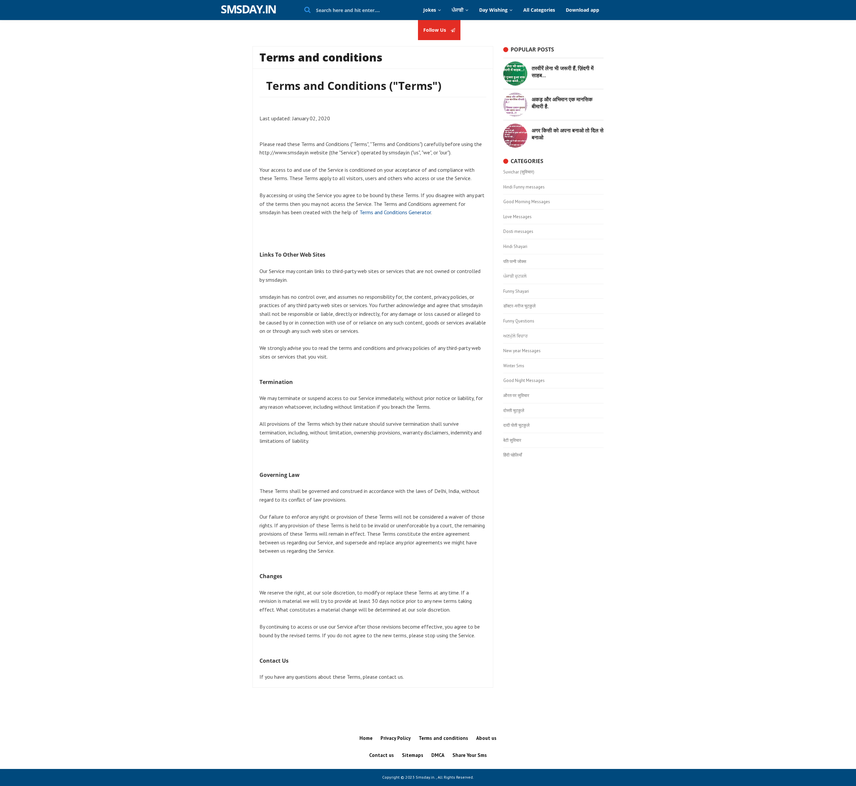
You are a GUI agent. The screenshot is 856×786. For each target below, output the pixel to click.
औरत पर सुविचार (516, 395)
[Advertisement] (428, 709)
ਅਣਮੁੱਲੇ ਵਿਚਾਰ (515, 336)
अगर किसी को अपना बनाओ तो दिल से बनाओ (568, 134)
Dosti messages (518, 231)
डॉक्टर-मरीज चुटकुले (519, 306)
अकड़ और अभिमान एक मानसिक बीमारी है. (562, 103)
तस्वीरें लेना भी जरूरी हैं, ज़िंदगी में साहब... (563, 72)
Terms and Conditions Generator (395, 212)
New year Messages (522, 351)
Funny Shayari (516, 291)
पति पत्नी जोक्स (514, 261)
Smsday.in (248, 9)
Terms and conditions (321, 57)
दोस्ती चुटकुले (513, 410)
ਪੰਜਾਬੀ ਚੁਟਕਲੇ (515, 276)
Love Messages (517, 217)
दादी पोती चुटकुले (516, 425)
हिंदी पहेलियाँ (512, 455)
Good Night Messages (524, 380)
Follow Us (435, 30)
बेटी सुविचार (512, 440)
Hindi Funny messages (524, 187)
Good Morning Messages (526, 202)
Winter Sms (513, 366)
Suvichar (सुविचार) (518, 172)
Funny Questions (518, 321)
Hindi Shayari (515, 246)
